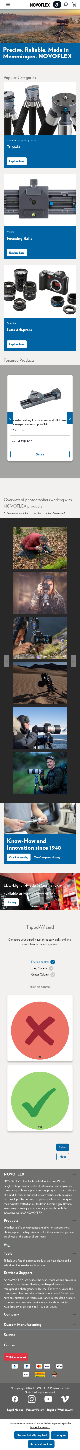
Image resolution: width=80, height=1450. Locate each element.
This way (11, 902)
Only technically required (32, 1435)
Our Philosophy (18, 857)
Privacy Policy (35, 1409)
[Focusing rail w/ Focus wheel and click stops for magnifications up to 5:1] (40, 396)
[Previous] (6, 661)
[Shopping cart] (73, 4)
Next (63, 1156)
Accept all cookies (41, 1444)
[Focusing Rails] (40, 200)
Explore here (17, 161)
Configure (59, 1435)
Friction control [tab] (40, 961)
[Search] (65, 4)
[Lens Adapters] (40, 291)
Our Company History (47, 857)
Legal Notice (15, 1409)
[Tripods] (40, 108)
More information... (40, 1427)
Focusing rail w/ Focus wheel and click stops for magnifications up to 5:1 (39, 422)
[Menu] (8, 4)
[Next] (73, 661)
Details (40, 454)
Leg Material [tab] (40, 968)
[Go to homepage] (40, 4)
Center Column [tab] (40, 974)
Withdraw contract (16, 1357)
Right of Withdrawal (60, 1409)
